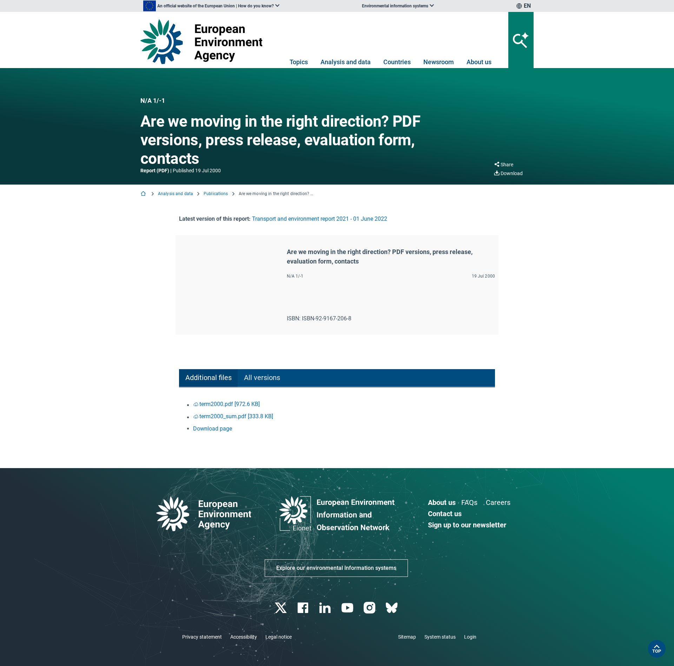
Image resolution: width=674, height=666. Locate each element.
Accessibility (243, 637)
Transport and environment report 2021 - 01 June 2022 (319, 218)
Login (470, 637)
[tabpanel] (337, 416)
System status (440, 637)
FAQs (469, 502)
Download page (212, 428)
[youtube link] (348, 608)
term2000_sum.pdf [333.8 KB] (236, 416)
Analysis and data (346, 62)
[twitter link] (281, 608)
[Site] (204, 41)
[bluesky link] (392, 608)
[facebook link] (304, 608)
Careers (498, 502)
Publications (216, 193)
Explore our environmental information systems (336, 568)
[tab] (208, 378)
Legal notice (278, 637)
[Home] (143, 194)
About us (479, 62)
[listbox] (211, 6)
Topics (299, 62)
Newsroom (438, 62)
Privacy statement (202, 637)
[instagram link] (370, 608)
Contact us (445, 514)
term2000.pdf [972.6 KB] (229, 404)
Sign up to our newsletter (467, 525)
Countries (397, 62)
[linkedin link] (326, 608)
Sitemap (407, 637)
